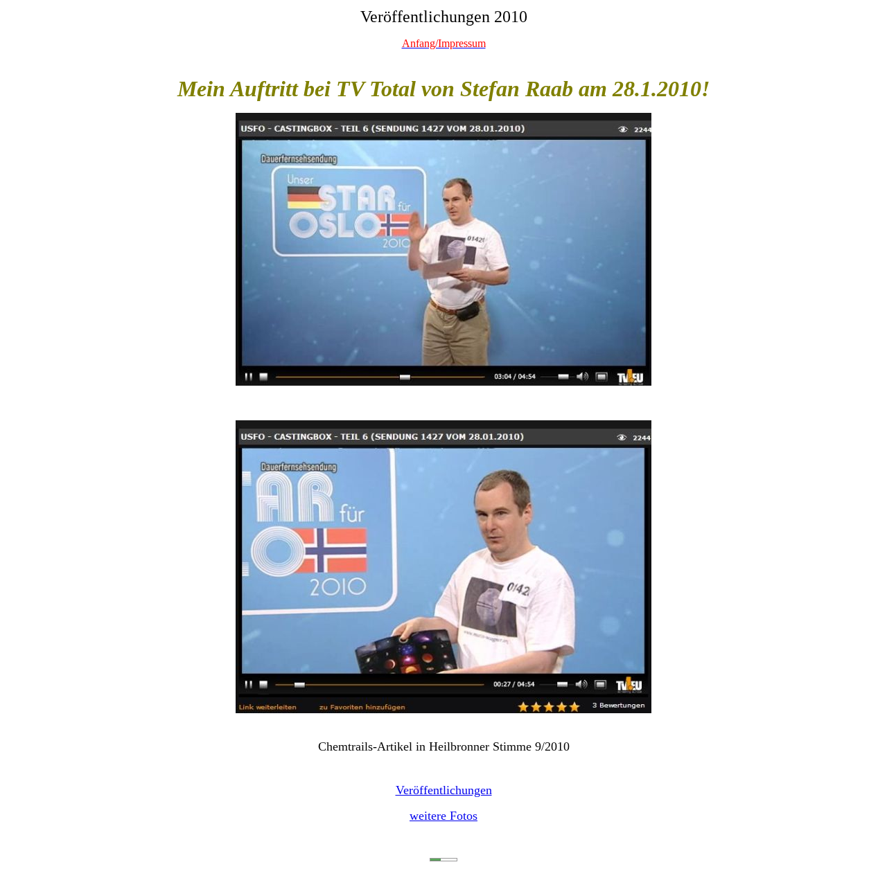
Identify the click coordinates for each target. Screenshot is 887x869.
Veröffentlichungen (444, 790)
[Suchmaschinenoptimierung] (443, 857)
